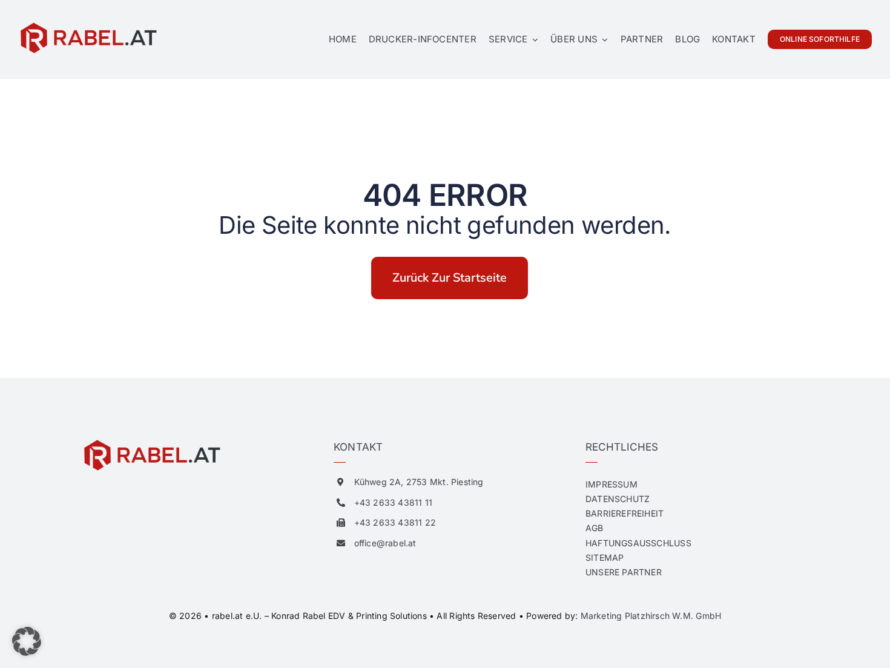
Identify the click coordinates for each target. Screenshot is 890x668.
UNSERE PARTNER (623, 572)
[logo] (87, 25)
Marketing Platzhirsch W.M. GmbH (651, 615)
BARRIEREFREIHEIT (624, 513)
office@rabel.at (385, 543)
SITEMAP (604, 557)
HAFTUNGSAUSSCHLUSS (638, 543)
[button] (26, 641)
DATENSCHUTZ (617, 499)
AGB (594, 528)
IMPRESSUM (611, 484)
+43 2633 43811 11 (393, 502)
